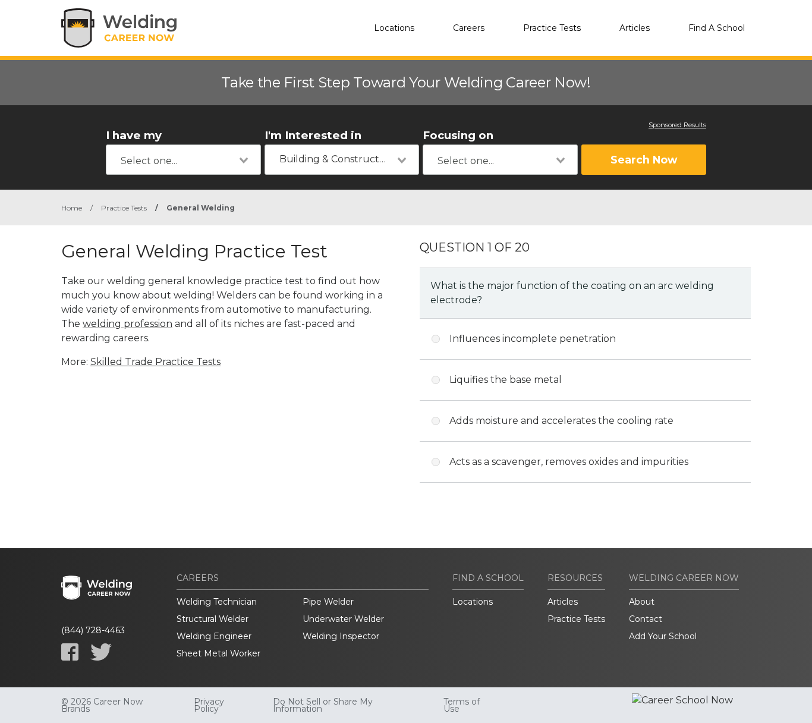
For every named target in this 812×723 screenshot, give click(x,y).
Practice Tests (552, 28)
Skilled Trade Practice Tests (155, 361)
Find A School (716, 28)
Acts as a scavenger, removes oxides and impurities (568, 461)
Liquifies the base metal (505, 379)
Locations (394, 28)
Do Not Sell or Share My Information (323, 705)
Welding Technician (217, 601)
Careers (468, 28)
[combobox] (183, 159)
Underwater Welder (343, 619)
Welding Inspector (341, 636)
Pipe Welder (328, 601)
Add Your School (663, 636)
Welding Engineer (214, 636)
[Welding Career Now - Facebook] (69, 652)
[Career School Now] (691, 705)
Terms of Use (461, 705)
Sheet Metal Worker (218, 653)
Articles (634, 28)
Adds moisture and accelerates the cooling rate (561, 420)
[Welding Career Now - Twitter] (101, 652)
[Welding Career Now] (120, 28)
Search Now (643, 159)
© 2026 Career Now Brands (102, 705)
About (641, 601)
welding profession (127, 323)
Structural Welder (212, 619)
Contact (645, 619)
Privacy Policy (209, 705)
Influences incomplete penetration (532, 338)
